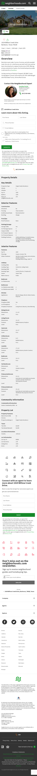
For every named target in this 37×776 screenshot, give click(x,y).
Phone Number (9, 122)
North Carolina (21, 640)
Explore (4, 613)
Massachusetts (4, 666)
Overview (10, 8)
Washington (21, 659)
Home (18, 589)
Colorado (3, 637)
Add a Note (5, 137)
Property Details (20, 8)
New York (20, 637)
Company (5, 598)
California (3, 633)
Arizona (3, 630)
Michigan (3, 669)
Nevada (20, 630)
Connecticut (4, 640)
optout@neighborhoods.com (9, 162)
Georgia (3, 653)
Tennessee (20, 650)
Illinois (2, 656)
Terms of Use (5, 166)
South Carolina (21, 646)
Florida (2, 650)
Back (4, 8)
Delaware (3, 643)
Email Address (9, 128)
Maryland (3, 663)
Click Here (29, 760)
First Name (5, 117)
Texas (19, 653)
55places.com (31, 740)
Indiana (3, 659)
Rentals (25, 740)
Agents (4, 606)
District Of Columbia (5, 646)
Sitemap (20, 740)
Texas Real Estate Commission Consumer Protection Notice (18, 758)
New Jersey (20, 633)
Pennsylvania (21, 643)
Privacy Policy (26, 164)
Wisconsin (20, 666)
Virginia (20, 656)
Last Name (23, 117)
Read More (14, 70)
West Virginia (21, 663)
